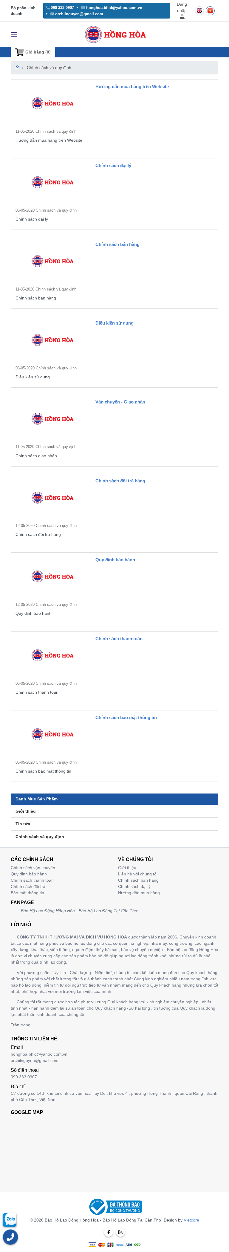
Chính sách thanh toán (119, 638)
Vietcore (191, 1220)
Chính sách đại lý (113, 165)
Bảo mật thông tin (27, 892)
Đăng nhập (182, 7)
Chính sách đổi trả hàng (120, 480)
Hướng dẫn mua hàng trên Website (132, 86)
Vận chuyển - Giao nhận (120, 401)
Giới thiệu (26, 811)
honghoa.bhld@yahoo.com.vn (114, 7)
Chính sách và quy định (49, 67)
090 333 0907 (62, 7)
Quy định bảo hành (115, 559)
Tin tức (23, 823)
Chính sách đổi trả (28, 886)
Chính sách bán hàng (117, 244)
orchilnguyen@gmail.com (79, 14)
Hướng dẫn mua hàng (139, 892)
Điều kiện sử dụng (114, 322)
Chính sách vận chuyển (33, 867)
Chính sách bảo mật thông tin (126, 717)
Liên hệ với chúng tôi (137, 874)
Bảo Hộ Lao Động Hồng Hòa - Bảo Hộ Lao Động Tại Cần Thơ (79, 910)
